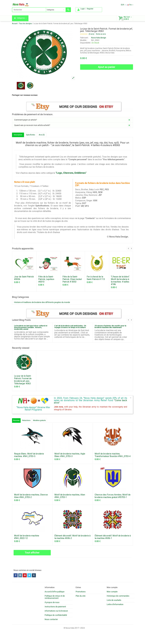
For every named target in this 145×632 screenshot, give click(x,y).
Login (82, 9)
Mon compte (112, 591)
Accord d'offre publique (54, 591)
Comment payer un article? (25, 120)
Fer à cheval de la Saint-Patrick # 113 (96, 277)
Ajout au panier (106, 66)
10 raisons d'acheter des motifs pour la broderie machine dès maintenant (110, 326)
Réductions (26, 420)
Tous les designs (25, 24)
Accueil (14, 24)
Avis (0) (42, 135)
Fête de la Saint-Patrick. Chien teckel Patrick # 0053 (72, 279)
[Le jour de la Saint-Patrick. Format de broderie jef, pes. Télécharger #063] (73, 78)
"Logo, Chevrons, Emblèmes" (71, 173)
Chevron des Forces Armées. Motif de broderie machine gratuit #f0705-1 (112, 495)
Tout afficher (32, 552)
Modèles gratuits (39, 420)
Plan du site (80, 596)
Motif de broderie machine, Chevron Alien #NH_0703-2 (31, 495)
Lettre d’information (115, 604)
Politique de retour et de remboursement (55, 597)
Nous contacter (51, 619)
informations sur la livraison (56, 611)
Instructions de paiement (55, 606)
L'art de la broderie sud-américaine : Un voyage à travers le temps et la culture (70, 326)
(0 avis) (91, 34)
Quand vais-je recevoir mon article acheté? (32, 125)
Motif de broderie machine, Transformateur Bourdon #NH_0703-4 (112, 454)
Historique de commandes (118, 596)
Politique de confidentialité (56, 615)
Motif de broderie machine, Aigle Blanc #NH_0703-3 (69, 454)
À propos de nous (52, 602)
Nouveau (16, 420)
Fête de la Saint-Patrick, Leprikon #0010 (46, 279)
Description (18, 135)
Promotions (81, 591)
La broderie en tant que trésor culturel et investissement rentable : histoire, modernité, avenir (30, 327)
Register (90, 9)
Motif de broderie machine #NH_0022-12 (26, 536)
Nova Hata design (98, 38)
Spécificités (30, 135)
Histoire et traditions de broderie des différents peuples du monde (42, 302)
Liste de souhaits (114, 600)
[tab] (72, 119)
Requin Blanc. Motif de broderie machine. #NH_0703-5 (29, 454)
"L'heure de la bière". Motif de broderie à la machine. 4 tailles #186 (120, 280)
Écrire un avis (101, 34)
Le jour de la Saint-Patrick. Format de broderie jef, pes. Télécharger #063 (60, 24)
